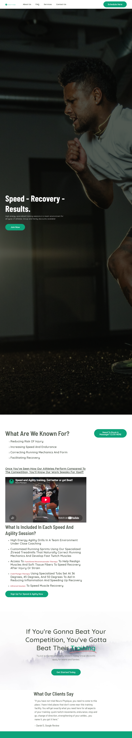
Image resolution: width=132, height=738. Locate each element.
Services (48, 4)
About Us (27, 4)
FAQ (37, 4)
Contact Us (61, 4)
